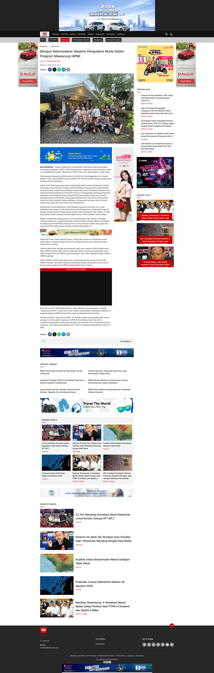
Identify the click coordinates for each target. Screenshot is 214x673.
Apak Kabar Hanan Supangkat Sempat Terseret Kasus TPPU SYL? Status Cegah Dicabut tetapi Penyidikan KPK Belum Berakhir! (157, 125)
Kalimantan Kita (53, 61)
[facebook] (50, 70)
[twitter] (54, 70)
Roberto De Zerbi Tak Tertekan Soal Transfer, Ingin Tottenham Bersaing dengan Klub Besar (87, 446)
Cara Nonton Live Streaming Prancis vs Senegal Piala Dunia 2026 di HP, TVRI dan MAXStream (157, 146)
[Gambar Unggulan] (87, 143)
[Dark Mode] (171, 34)
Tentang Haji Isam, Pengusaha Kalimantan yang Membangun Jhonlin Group (107, 372)
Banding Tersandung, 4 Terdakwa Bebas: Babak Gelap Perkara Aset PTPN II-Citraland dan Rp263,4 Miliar (86, 477)
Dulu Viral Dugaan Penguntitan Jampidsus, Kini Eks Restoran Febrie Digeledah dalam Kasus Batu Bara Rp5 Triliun (156, 112)
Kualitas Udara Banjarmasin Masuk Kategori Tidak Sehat (117, 444)
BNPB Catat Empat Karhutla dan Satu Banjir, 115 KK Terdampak (61, 372)
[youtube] (167, 645)
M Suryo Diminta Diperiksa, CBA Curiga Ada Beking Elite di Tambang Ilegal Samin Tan (157, 98)
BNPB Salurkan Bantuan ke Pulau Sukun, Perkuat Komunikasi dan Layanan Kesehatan (108, 381)
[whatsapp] (59, 70)
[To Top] (172, 625)
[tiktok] (172, 645)
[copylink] (68, 70)
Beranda (43, 46)
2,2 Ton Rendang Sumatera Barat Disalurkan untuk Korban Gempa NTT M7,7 (55, 446)
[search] (166, 34)
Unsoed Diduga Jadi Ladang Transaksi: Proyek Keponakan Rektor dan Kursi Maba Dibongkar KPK (155, 264)
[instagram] (163, 645)
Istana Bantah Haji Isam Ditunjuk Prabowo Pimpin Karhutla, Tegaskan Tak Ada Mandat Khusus (60, 390)
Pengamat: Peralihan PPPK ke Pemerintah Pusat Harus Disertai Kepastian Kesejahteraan (62, 381)
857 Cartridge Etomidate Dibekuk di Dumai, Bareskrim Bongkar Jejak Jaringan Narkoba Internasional (117, 476)
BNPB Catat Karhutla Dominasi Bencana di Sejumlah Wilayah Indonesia (109, 390)
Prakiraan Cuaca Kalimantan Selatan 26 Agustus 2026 (53, 474)
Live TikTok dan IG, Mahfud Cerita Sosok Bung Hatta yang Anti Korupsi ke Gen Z (157, 134)
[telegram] (64, 70)
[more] (172, 195)
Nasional (55, 46)
